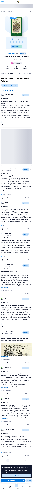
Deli (6, 298)
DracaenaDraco (9, 429)
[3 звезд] (16, 42)
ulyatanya (8, 233)
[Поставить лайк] (2, 125)
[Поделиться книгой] (30, 11)
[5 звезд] (22, 42)
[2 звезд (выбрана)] (10, 53)
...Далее (8, 472)
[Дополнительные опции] (23, 480)
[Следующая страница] (29, 460)
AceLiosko (8, 367)
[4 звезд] (19, 42)
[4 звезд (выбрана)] (13, 53)
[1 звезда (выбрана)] (9, 53)
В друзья (26, 95)
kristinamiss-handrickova (12, 169)
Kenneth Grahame (16, 59)
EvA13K (7, 202)
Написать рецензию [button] (10, 85)
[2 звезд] (13, 42)
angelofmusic (9, 265)
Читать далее (4, 119)
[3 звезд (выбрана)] (12, 53)
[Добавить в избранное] (28, 11)
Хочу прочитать (11, 480)
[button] (16, 26)
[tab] (4, 74)
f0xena (7, 398)
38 (25, 460)
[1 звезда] (10, 42)
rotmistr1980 (9, 332)
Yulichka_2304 (9, 94)
